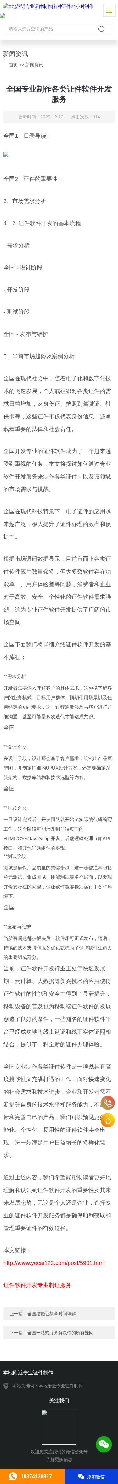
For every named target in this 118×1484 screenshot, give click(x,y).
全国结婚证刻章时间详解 (51, 1313)
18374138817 (108, 1103)
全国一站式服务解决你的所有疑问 (60, 1332)
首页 (13, 64)
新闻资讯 (34, 64)
